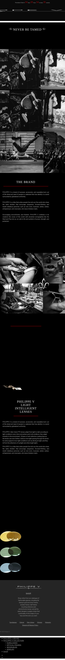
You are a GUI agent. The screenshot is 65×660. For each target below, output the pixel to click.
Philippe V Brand (11, 638)
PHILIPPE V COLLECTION (13, 641)
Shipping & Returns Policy (30, 625)
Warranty (48, 622)
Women (39, 622)
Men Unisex (30, 622)
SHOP (28, 593)
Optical (22, 622)
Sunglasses (13, 622)
